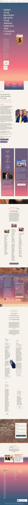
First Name (17, 424)
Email (16, 431)
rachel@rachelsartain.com (21, 472)
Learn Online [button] (6, 1)
